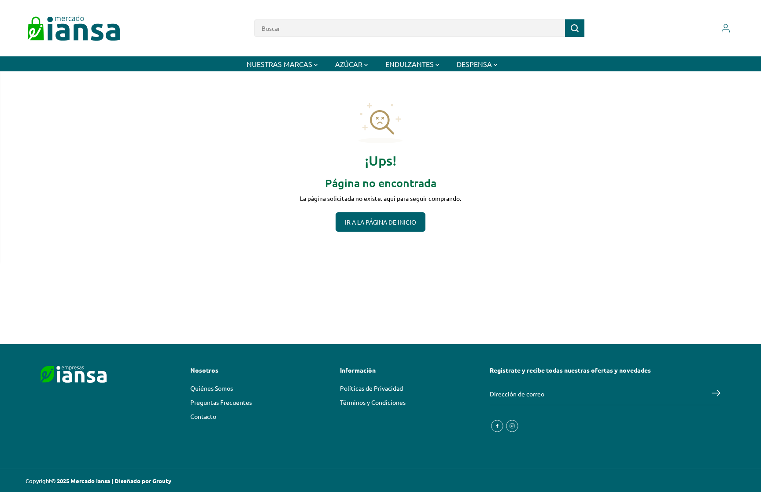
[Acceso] (726, 28)
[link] (96, 374)
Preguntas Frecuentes (221, 402)
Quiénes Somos (211, 388)
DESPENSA (475, 63)
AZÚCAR (349, 63)
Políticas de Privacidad (371, 388)
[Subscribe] (716, 394)
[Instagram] (512, 425)
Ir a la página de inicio (380, 222)
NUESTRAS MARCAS (280, 63)
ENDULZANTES (410, 63)
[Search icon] (574, 28)
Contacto (203, 416)
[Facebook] (497, 425)
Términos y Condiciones (373, 402)
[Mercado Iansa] (74, 28)
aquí (389, 198)
